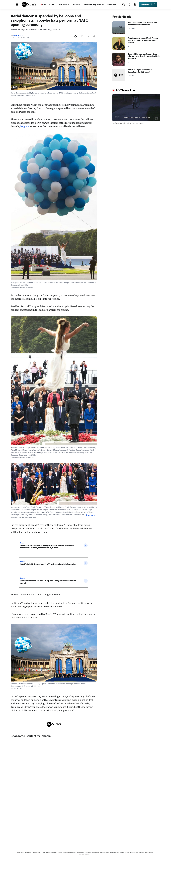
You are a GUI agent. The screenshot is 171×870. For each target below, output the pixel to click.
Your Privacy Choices (137, 852)
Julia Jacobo (18, 35)
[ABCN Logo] (29, 4)
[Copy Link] (94, 36)
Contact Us (149, 852)
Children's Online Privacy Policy (73, 852)
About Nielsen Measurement (109, 852)
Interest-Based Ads (92, 852)
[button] (17, 4)
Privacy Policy (36, 852)
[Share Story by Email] (88, 36)
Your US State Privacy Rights (52, 852)
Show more (90, 515)
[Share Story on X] (81, 36)
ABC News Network (24, 852)
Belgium (24, 126)
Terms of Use (124, 852)
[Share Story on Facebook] (75, 36)
